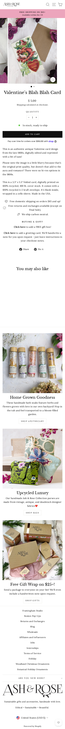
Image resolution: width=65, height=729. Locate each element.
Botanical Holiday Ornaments (32, 669)
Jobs (32, 642)
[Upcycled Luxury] (32, 459)
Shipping (21, 104)
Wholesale (32, 632)
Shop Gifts (32, 600)
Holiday (32, 658)
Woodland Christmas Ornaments (32, 664)
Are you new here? (31, 678)
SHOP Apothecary (32, 421)
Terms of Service (32, 653)
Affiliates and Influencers (32, 637)
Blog (32, 626)
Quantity (32, 111)
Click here (9, 233)
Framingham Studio (32, 610)
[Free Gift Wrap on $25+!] (32, 550)
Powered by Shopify (32, 726)
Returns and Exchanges (32, 621)
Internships (32, 648)
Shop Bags (32, 513)
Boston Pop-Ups (32, 616)
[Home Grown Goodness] (32, 363)
